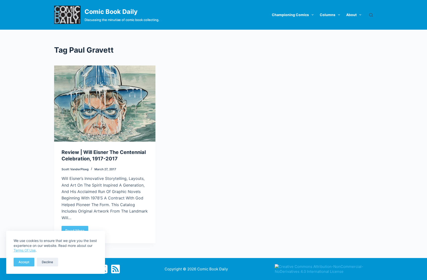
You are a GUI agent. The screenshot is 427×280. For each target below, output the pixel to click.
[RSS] (115, 269)
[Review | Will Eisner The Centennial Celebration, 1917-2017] (104, 103)
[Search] (371, 15)
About (351, 15)
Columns (327, 15)
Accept (24, 262)
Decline (47, 262)
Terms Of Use (25, 250)
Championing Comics (290, 15)
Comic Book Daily (111, 11)
